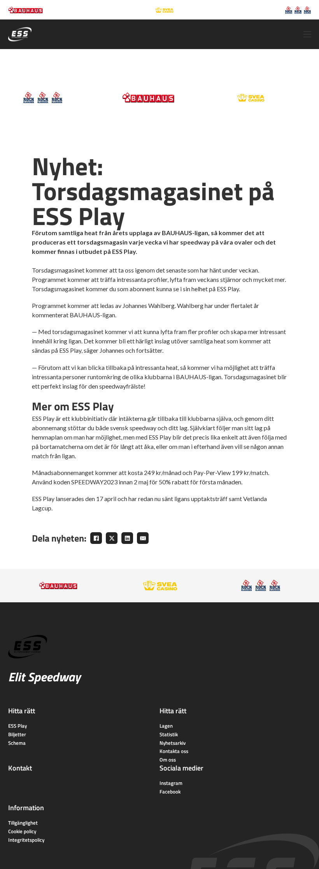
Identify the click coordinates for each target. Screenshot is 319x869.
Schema (17, 743)
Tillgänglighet (23, 823)
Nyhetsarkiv (173, 743)
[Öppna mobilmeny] (307, 34)
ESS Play (43, 418)
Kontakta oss (174, 751)
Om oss (168, 759)
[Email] (143, 538)
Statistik (169, 734)
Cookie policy (22, 831)
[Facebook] (96, 538)
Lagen (166, 726)
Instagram (171, 783)
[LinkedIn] (127, 538)
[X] (111, 538)
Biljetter (17, 734)
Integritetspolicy (26, 840)
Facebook (170, 791)
